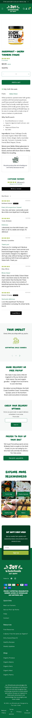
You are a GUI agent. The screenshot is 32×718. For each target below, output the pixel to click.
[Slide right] (20, 356)
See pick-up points (16, 458)
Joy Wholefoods (14, 703)
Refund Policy (3, 712)
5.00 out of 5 (20, 182)
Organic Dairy (8, 666)
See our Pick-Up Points (11, 610)
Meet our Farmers (9, 605)
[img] (6, 201)
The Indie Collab (16, 705)
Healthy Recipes (9, 642)
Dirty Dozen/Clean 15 (10, 638)
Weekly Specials (23, 494)
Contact (6, 618)
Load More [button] (16, 313)
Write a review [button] (16, 189)
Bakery (23, 513)
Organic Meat (8, 670)
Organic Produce (9, 658)
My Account (27, 712)
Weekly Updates (9, 646)
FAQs (5, 614)
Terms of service (11, 711)
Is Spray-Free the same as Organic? (15, 634)
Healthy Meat (8, 513)
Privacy (19, 712)
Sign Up (16, 553)
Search (16, 425)
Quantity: (5, 68)
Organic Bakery (8, 662)
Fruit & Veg (8, 494)
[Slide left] (12, 356)
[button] (2, 9)
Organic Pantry (8, 675)
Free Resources (8, 629)
